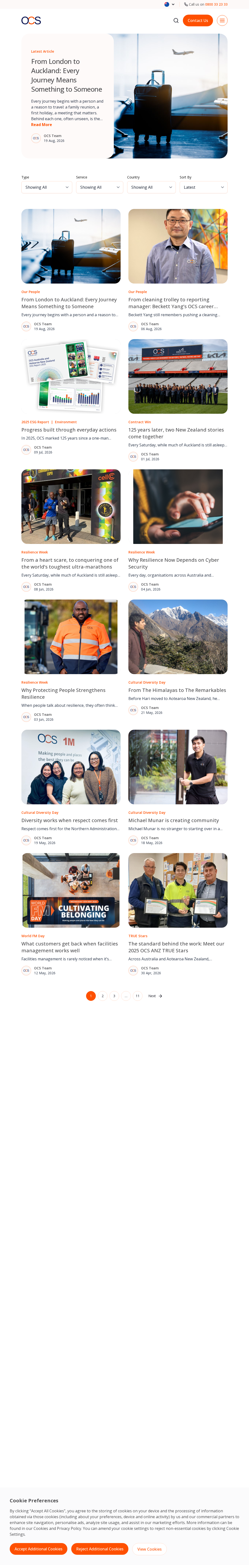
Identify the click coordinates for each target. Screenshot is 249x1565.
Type (25, 177)
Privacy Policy (69, 1528)
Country (133, 177)
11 (138, 996)
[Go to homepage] (31, 20)
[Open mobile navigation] (222, 20)
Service (81, 177)
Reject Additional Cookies (100, 1549)
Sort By (185, 177)
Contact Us (198, 20)
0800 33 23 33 (216, 4)
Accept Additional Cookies (38, 1549)
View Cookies (149, 1549)
